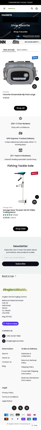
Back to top (8, 276)
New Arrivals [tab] (9, 50)
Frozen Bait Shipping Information (29, 372)
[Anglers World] (11, 8)
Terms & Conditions (10, 397)
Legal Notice (7, 401)
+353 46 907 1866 (13, 336)
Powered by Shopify (27, 424)
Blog (4, 366)
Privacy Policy (7, 392)
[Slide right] (37, 79)
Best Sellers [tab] (22, 50)
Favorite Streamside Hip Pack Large (19, 94)
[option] (14, 42)
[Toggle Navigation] (4, 8)
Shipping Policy (27, 367)
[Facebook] (14, 408)
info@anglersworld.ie (15, 341)
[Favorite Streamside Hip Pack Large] (20, 72)
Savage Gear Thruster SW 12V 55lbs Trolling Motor (19, 211)
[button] (32, 8)
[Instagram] (26, 408)
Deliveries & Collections (26, 354)
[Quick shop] (34, 86)
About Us (6, 358)
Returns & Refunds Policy (28, 361)
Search (5, 353)
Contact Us (6, 362)
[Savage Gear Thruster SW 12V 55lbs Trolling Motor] (20, 188)
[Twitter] (20, 408)
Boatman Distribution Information (30, 379)
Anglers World (13, 424)
